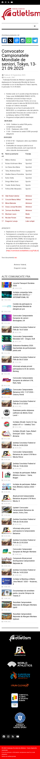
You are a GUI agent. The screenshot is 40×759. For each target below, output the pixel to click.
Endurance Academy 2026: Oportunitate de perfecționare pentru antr (24, 348)
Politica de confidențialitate (9, 756)
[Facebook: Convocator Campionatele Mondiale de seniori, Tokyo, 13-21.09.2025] (4, 40)
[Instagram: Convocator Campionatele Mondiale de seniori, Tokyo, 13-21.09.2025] (23, 40)
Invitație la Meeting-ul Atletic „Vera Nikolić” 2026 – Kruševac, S (25, 581)
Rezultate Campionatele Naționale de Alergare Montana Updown (25, 616)
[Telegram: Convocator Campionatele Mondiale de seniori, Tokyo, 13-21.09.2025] (35, 40)
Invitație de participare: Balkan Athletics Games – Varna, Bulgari (24, 475)
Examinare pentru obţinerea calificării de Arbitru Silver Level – (23, 412)
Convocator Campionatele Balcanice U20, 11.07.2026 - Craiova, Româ (23, 392)
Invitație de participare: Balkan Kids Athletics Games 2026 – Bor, (24, 486)
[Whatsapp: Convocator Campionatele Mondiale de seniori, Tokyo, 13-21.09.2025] (29, 40)
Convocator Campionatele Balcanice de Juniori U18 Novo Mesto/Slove (24, 454)
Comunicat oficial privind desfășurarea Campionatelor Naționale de (24, 560)
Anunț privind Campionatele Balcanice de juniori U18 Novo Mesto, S (24, 498)
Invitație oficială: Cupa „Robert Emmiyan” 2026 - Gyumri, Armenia (24, 433)
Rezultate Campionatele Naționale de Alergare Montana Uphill (25, 604)
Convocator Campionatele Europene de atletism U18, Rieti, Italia (23, 380)
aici (15, 258)
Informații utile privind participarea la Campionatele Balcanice (24, 530)
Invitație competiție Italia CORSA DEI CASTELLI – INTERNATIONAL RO (22, 294)
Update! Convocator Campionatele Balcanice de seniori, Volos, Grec (23, 510)
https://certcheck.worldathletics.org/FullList (22, 251)
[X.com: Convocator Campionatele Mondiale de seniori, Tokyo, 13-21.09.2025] (10, 40)
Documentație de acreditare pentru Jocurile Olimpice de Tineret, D (23, 593)
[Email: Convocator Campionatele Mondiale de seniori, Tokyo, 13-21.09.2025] (16, 40)
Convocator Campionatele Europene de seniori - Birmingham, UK (23, 318)
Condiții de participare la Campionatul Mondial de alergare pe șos (22, 306)
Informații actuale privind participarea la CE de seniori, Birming (24, 368)
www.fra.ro (29, 752)
